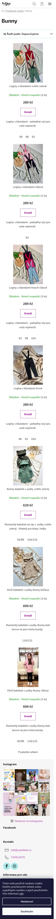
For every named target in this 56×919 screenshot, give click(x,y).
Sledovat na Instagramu (29, 821)
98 (26, 338)
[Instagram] (14, 866)
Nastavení (27, 901)
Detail (28, 112)
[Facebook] (6, 866)
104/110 (32, 539)
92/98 (20, 539)
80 (21, 136)
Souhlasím (27, 911)
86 (27, 136)
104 (33, 338)
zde (21, 893)
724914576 (18, 857)
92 (33, 136)
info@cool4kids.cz (21, 850)
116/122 (27, 640)
